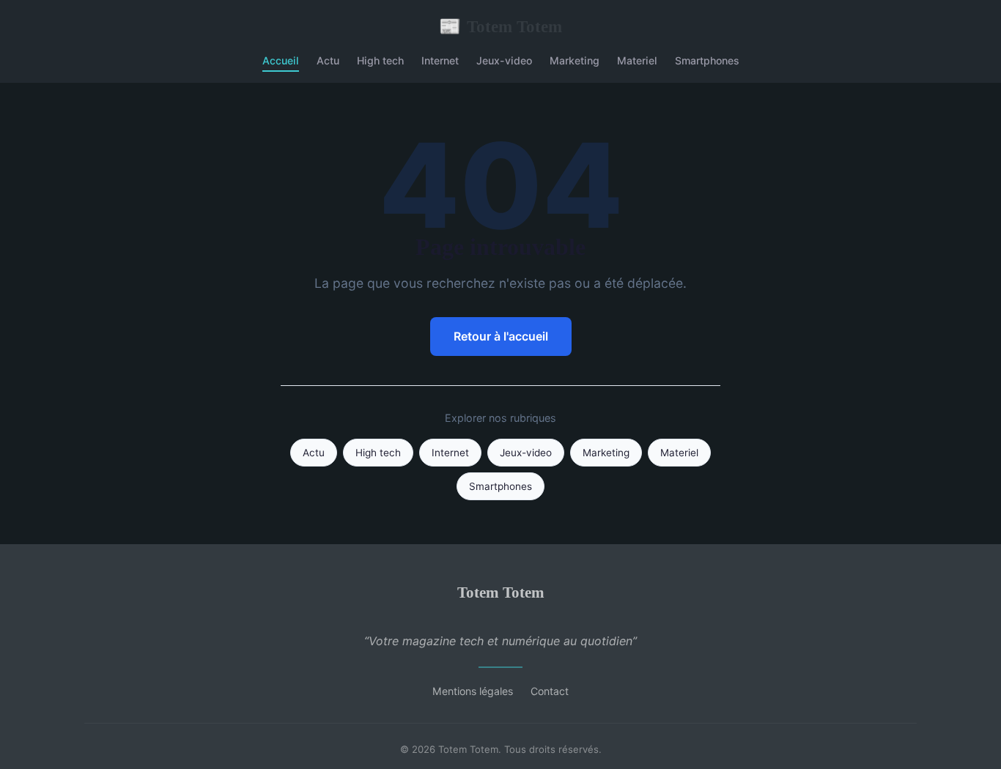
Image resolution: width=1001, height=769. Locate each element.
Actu (328, 60)
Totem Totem (500, 26)
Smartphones (707, 60)
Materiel (637, 60)
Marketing (574, 60)
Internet (440, 60)
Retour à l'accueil (501, 336)
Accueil (280, 60)
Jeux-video (504, 60)
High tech (380, 60)
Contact (550, 691)
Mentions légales (472, 691)
